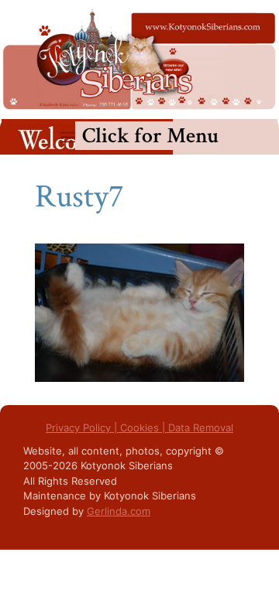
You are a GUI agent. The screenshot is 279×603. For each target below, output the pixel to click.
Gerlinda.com (118, 511)
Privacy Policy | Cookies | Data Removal (139, 427)
